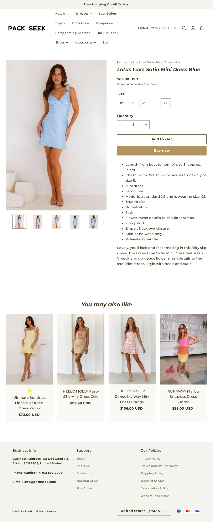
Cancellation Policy (154, 488)
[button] (183, 28)
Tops (58, 23)
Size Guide (84, 488)
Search (81, 458)
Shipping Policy (152, 473)
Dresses (82, 13)
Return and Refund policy (159, 465)
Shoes (60, 42)
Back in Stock (107, 33)
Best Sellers (107, 13)
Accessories (84, 42)
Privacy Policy (150, 458)
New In (60, 13)
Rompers (103, 23)
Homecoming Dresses (72, 33)
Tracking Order (87, 480)
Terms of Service (152, 480)
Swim (107, 42)
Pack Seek (26, 511)
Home (121, 62)
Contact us (84, 473)
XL (165, 103)
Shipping (123, 84)
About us (83, 465)
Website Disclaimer (155, 495)
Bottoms (79, 23)
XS (122, 103)
